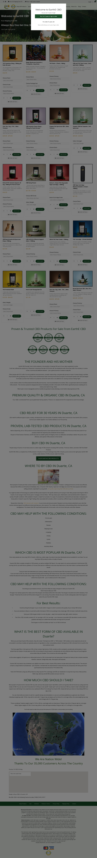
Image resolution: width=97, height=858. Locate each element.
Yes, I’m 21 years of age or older (48, 16)
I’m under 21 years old (48, 22)
